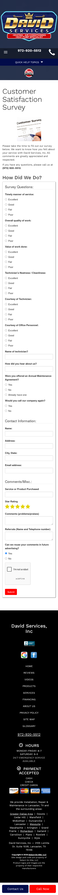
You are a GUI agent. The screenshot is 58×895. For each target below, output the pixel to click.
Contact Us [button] (15, 889)
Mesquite (35, 824)
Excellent (13, 199)
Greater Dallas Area (21, 813)
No (9, 389)
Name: (8, 428)
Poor (10, 214)
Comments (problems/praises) (22, 513)
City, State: (11, 453)
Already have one (17, 394)
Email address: (13, 465)
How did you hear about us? (21, 363)
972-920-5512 (29, 734)
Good (11, 204)
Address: (10, 440)
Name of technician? (16, 351)
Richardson (26, 831)
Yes (10, 384)
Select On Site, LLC (37, 855)
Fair (10, 209)
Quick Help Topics (28, 62)
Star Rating (11, 501)
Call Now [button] (42, 889)
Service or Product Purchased (22, 489)
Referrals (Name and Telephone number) (27, 529)
